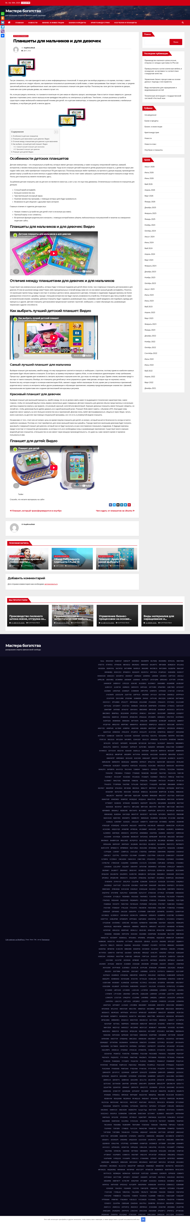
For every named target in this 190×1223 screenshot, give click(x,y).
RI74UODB (154, 1098)
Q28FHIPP (134, 1072)
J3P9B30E (135, 960)
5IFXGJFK (107, 743)
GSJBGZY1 (161, 919)
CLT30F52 (104, 859)
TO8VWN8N (162, 1128)
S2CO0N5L (124, 1106)
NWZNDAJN (180, 1031)
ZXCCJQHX (170, 1214)
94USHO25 (109, 807)
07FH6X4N (117, 665)
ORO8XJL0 (115, 1050)
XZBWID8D (180, 1184)
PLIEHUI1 (143, 1061)
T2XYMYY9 (153, 1121)
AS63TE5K (153, 833)
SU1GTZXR (161, 1117)
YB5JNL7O (144, 1192)
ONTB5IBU (133, 1046)
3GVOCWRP (161, 713)
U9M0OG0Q (150, 1136)
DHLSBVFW (114, 874)
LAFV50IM (162, 994)
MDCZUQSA (170, 1009)
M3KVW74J (161, 1005)
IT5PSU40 (171, 953)
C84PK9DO (152, 852)
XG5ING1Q (161, 1181)
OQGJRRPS (106, 1050)
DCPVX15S (151, 870)
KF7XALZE (143, 979)
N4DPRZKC (125, 1024)
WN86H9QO (150, 1166)
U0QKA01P (144, 1132)
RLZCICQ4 (105, 1102)
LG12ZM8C (135, 997)
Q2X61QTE (143, 1072)
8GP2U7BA (118, 792)
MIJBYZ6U (180, 1012)
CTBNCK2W (115, 863)
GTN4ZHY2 (180, 919)
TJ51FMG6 (107, 1128)
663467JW (154, 751)
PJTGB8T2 (125, 1061)
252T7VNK (162, 694)
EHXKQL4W (143, 889)
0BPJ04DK (162, 665)
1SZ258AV (107, 691)
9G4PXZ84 (151, 810)
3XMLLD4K (143, 721)
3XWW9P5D (153, 721)
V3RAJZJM (143, 1147)
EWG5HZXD (180, 893)
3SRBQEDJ (161, 717)
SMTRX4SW (179, 1113)
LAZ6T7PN (170, 994)
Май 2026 (149, 184)
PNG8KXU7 (161, 1061)
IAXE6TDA (102, 949)
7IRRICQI (171, 777)
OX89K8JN (151, 1050)
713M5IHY (136, 769)
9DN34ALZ (115, 810)
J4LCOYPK (144, 960)
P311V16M (143, 1054)
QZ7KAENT (136, 1091)
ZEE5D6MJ (171, 1207)
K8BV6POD (133, 975)
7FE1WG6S (136, 777)
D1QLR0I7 (125, 867)
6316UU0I (128, 751)
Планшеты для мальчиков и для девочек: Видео (31, 139)
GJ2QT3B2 (170, 915)
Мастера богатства (23, 11)
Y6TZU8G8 (170, 1188)
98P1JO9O (135, 807)
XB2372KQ (180, 1177)
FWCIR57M (142, 908)
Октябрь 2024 (150, 231)
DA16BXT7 (114, 870)
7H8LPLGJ (162, 777)
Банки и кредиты (77, 23)
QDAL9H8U (134, 1080)
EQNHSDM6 (133, 893)
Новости (32, 23)
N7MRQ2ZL (180, 1024)
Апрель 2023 (150, 312)
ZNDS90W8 (152, 1211)
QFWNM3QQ (170, 1080)
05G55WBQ (162, 661)
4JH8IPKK (126, 728)
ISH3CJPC (154, 953)
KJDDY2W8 (106, 983)
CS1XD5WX (180, 859)
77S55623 (127, 773)
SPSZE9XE (124, 1117)
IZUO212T (154, 956)
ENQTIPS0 (105, 893)
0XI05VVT (180, 672)
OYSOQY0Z (161, 1050)
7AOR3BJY (108, 777)
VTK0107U (180, 1155)
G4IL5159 (124, 911)
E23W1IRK (143, 882)
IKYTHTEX (102, 953)
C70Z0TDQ (143, 852)
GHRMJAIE (143, 915)
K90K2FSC (142, 975)
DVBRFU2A (170, 878)
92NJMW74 (135, 803)
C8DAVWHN (161, 852)
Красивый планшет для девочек (28, 149)
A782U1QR (105, 825)
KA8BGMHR (171, 975)
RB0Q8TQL (152, 1095)
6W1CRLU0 (161, 766)
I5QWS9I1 (127, 945)
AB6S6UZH (160, 825)
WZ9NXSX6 (126, 1173)
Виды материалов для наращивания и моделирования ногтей (160, 619)
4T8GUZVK (125, 732)
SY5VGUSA (134, 1121)
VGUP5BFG (117, 1155)
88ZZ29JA (135, 788)
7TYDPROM (117, 784)
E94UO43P (152, 885)
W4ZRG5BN (105, 1162)
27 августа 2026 (18, 623)
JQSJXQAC (171, 968)
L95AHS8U (126, 994)
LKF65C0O (180, 997)
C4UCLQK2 (134, 852)
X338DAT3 (180, 1173)
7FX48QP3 (144, 777)
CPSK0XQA (161, 859)
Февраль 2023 (150, 324)
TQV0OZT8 (180, 1128)
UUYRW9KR (134, 1143)
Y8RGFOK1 (126, 1192)
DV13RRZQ (160, 878)
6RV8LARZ (180, 762)
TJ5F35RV (116, 1128)
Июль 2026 (149, 172)
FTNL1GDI (124, 908)
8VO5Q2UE (133, 799)
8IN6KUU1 (144, 792)
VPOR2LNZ (162, 1155)
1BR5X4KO (163, 680)
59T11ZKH (119, 739)
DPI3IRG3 (105, 878)
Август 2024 (150, 237)
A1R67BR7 (117, 822)
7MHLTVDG (117, 781)
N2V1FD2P (107, 1024)
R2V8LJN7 (153, 1091)
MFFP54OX (124, 1012)
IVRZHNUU (110, 956)
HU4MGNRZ (180, 938)
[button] (183, 23)
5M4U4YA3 (170, 743)
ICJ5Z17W (119, 949)
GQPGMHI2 (142, 919)
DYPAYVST (117, 882)
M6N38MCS (180, 1005)
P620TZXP (180, 1054)
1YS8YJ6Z (171, 691)
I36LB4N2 (163, 941)
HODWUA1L (123, 938)
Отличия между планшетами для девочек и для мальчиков (35, 141)
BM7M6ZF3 (180, 844)
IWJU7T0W (119, 956)
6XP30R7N (110, 769)
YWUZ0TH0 (170, 1199)
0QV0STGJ (144, 672)
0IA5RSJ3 (136, 668)
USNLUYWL (115, 1143)
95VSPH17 (118, 807)
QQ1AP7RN (107, 1087)
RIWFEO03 (171, 1098)
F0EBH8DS (126, 896)
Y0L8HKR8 (127, 1188)
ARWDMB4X (144, 833)
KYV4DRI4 (180, 986)
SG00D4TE (180, 1110)
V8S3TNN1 (108, 1151)
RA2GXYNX (143, 1095)
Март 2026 (149, 196)
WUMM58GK (159, 1170)
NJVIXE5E (171, 1027)
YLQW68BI (151, 1196)
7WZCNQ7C (144, 784)
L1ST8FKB (144, 990)
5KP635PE (124, 743)
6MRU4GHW (106, 762)
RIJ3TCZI (162, 1098)
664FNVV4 (162, 751)
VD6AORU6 (153, 1151)
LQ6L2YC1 (118, 1001)
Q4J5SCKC (180, 1072)
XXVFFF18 (161, 1184)
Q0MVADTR (106, 1072)
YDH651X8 (170, 1192)
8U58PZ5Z (124, 799)
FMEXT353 (124, 904)
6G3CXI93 (137, 758)
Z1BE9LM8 (125, 1203)
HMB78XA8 (180, 934)
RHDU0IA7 (145, 1098)
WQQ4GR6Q (111, 1170)
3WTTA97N (134, 721)
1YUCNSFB (110, 694)
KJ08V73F (180, 979)
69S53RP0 (127, 754)
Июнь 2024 (149, 242)
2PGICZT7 (124, 702)
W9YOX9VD (133, 1162)
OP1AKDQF (171, 1046)
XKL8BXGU (180, 1181)
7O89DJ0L (135, 781)
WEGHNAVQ (143, 1162)
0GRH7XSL (110, 668)
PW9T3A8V (125, 1069)
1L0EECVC (108, 687)
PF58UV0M (180, 1057)
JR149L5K (180, 968)
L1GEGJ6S (135, 990)
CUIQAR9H (124, 863)
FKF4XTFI (116, 904)
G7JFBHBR (142, 911)
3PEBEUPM (134, 717)
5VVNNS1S (103, 751)
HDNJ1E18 (115, 930)
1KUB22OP (180, 683)
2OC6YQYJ (106, 702)
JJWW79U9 (180, 964)
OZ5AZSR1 (170, 1050)
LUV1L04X (171, 1001)
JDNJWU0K (145, 964)
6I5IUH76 (155, 758)
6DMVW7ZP (111, 758)
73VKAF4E (109, 773)
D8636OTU (180, 867)
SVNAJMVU (171, 1117)
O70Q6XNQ (123, 1039)
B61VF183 (162, 837)
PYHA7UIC (143, 1069)
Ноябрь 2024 (150, 225)
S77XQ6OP (162, 1106)
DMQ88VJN (142, 874)
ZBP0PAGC (143, 1207)
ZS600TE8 (114, 1214)
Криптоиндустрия (100, 23)
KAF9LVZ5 (180, 975)
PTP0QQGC (170, 1065)
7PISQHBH (153, 781)
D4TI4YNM (142, 867)
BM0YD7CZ (170, 844)
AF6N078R (125, 829)
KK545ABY (115, 983)
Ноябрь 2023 (150, 277)
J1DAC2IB (180, 956)
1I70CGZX (125, 683)
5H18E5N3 (172, 739)
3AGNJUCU (170, 709)
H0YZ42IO (134, 923)
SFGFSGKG (171, 1110)
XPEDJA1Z (123, 1184)
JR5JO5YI (108, 971)
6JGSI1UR (162, 758)
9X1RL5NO (162, 818)
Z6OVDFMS (170, 1203)
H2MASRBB (153, 923)
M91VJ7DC (132, 1009)
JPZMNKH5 (162, 968)
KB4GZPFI (106, 979)
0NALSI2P (180, 668)
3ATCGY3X (180, 709)
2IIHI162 (145, 698)
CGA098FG (142, 855)
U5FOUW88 (114, 1136)
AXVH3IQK (116, 837)
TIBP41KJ (172, 1125)
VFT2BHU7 (107, 1155)
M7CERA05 (105, 1009)
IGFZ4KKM (145, 949)
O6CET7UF (114, 1039)
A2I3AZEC (126, 822)
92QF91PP (144, 803)
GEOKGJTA (134, 915)
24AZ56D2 (145, 694)
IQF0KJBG (136, 953)
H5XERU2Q (107, 926)
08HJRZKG (135, 665)
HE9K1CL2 (133, 930)
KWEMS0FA (134, 986)
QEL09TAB (151, 1080)
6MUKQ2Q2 (125, 762)
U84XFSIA (141, 1136)
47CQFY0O (106, 724)
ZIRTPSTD (125, 1211)
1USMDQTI (125, 691)
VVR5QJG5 (117, 1158)
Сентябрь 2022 (151, 353)
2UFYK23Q (107, 706)
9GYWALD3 (170, 810)
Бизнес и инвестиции (53, 23)
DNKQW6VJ (161, 874)
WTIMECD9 (149, 1170)
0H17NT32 (119, 668)
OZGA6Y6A (108, 1054)
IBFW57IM (110, 949)
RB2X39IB (161, 1095)
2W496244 (134, 706)
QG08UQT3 (180, 1080)
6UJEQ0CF (116, 766)
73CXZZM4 (171, 769)
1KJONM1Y (152, 683)
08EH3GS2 (126, 665)
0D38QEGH (171, 665)
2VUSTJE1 (125, 706)
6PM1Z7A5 (151, 762)
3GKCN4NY (152, 713)
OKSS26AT (170, 1042)
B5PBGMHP (153, 837)
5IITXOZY (115, 743)
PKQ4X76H (134, 1061)
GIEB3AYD (152, 915)
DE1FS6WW (180, 870)
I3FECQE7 (171, 941)
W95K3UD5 (124, 1162)
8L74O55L (171, 792)
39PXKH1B (152, 709)
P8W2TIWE (133, 1057)
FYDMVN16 (171, 908)
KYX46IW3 (108, 990)
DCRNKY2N (161, 870)
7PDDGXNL (144, 781)
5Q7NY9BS (142, 747)
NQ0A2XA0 (142, 1031)
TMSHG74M (143, 1128)
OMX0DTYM (124, 1046)
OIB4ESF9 (143, 1042)
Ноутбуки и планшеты (125, 23)
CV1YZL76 (143, 863)
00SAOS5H (109, 661)
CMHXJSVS (132, 859)
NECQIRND (134, 1027)
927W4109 (126, 803)
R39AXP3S (162, 1091)
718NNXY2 (145, 769)
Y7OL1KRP (180, 1188)
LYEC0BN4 (133, 1005)
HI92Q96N (116, 934)
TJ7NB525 (125, 1128)
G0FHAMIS (115, 911)
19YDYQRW (154, 680)
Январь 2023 (150, 330)
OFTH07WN (114, 1042)
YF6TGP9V (107, 1196)
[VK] (2, 22)
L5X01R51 (180, 990)
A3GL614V (135, 822)
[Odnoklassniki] (2, 18)
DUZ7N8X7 (151, 878)
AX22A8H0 (107, 837)
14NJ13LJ (180, 676)
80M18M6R (171, 784)
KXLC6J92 (152, 986)
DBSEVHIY (133, 870)
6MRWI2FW (116, 762)
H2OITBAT (162, 923)
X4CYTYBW (117, 1177)
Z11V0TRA (116, 1203)
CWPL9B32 (161, 863)
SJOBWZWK (122, 1113)
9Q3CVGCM (107, 818)
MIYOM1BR (105, 1016)
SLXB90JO (160, 1113)
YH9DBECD (117, 1196)
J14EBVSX (171, 956)
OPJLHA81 (180, 1046)
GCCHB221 (105, 915)
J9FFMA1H (171, 960)
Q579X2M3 (105, 1076)
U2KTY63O (161, 1132)
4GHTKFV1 (180, 724)
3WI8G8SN (125, 721)
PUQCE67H (180, 1065)
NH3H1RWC (162, 1027)
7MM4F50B (126, 781)
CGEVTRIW (151, 855)
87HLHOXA (118, 788)
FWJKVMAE (152, 908)
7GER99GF (154, 777)
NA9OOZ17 (125, 1027)
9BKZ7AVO (180, 807)
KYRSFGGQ (171, 986)
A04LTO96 (180, 818)
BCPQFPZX (134, 840)
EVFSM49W (170, 893)
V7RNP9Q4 (180, 1147)
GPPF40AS (133, 919)
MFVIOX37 (133, 1012)
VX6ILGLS (135, 1158)
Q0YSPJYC (116, 1072)
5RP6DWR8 (160, 747)
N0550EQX (162, 1020)
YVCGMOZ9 (142, 1199)
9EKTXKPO (133, 810)
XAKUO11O (171, 1177)
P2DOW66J (135, 1054)
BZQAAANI (171, 848)
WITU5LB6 (171, 1162)
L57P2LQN (171, 990)
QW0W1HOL (107, 1091)
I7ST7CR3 (162, 945)
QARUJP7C (161, 1076)
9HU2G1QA (180, 810)
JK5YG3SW (106, 968)
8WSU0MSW (161, 799)
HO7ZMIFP (113, 938)
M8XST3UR (123, 1009)
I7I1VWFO (154, 945)
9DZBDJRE (124, 810)
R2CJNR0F (144, 1091)
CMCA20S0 (122, 859)
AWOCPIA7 (170, 833)
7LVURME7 (107, 781)
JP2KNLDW (152, 968)
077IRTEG (109, 665)
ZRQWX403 (105, 1214)
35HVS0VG (134, 709)
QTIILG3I (162, 1087)
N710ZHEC (161, 1024)
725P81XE (154, 769)
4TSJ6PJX (134, 732)
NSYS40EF (151, 1031)
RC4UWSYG (179, 1095)
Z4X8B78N (151, 1203)
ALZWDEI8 (106, 833)
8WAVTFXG (151, 799)
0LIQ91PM (171, 668)
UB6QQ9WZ (160, 1136)
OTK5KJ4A (133, 1050)
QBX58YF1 (116, 1080)
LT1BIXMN (153, 1001)
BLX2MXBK (161, 844)
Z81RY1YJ (107, 1207)
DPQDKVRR (114, 878)
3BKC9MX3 (106, 713)
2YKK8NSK (162, 706)
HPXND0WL (151, 938)
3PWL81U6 (142, 717)
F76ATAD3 (106, 900)
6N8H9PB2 (134, 762)
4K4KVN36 (134, 728)
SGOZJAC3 (104, 1113)
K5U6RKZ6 (115, 975)
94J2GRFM (171, 803)
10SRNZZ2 (137, 676)
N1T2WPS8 (180, 1020)
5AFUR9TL (128, 739)
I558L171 (111, 945)
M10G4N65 (151, 1005)
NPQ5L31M (133, 1031)
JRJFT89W (116, 971)
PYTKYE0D (152, 1069)
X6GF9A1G (161, 1177)
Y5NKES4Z (153, 1188)
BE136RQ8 (161, 840)
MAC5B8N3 (150, 1009)
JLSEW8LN (125, 968)
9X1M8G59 (154, 818)
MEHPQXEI (115, 1012)
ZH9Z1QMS (107, 1211)
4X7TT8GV (101, 736)
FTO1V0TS (133, 908)
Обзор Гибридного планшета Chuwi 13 (66, 560)
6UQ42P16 (125, 766)
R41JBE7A (171, 1091)
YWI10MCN (161, 1199)
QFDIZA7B (160, 1080)
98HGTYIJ (127, 807)
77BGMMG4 (118, 773)
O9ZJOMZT (152, 1039)
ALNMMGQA (179, 829)
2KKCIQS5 (161, 698)
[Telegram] (2, 27)
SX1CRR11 (125, 1121)
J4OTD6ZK (153, 960)
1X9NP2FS (153, 691)
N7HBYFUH (170, 1024)
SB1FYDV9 (152, 1110)
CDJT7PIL (116, 855)
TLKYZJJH (133, 1128)
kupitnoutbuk (29, 48)
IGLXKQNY (154, 949)
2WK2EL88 (143, 706)
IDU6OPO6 (136, 949)
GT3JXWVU (170, 919)
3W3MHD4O (116, 721)
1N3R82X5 (125, 687)
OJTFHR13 (161, 1042)
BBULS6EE (124, 840)
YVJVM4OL (152, 1199)
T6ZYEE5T (162, 1121)
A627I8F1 (172, 822)
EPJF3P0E (114, 893)
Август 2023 (150, 289)
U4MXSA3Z (180, 1132)
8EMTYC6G (180, 788)
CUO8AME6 (134, 863)
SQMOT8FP (142, 1117)
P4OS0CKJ (162, 1054)
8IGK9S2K (135, 792)
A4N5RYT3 (144, 822)
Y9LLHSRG (135, 1192)
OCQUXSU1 (170, 1039)
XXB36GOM (152, 1184)
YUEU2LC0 (133, 1199)
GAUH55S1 (170, 911)
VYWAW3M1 (144, 1158)
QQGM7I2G (117, 1087)
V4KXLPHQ (152, 1147)
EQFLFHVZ (123, 893)
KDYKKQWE (125, 979)
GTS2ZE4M (106, 923)
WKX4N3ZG (113, 1166)
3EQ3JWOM (125, 713)
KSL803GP (115, 986)
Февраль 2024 (150, 266)
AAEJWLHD (151, 825)
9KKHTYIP (134, 814)
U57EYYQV (104, 1136)
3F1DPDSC (134, 713)
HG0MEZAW (170, 930)
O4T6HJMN (105, 1039)
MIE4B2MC (171, 1012)
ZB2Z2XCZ (134, 1207)
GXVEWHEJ (116, 923)
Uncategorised (150, 115)
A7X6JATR (124, 825)
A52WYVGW (153, 822)
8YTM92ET (109, 803)
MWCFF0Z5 (134, 1020)
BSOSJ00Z (143, 848)
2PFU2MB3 (115, 702)
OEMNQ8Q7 (104, 1042)
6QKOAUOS (171, 762)
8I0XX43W (127, 792)
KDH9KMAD (115, 979)
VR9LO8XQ (171, 1155)
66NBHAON (180, 751)
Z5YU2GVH (160, 1203)
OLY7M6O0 (114, 1046)
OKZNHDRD (105, 1046)
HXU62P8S (120, 941)
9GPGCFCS (161, 810)
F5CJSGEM (170, 896)
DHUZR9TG (124, 874)
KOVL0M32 (152, 983)
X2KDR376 (162, 1173)
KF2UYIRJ (134, 979)
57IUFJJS (103, 739)
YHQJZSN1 (126, 1196)
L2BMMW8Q (154, 990)
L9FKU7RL (135, 994)
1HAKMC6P (107, 683)
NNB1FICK (115, 1031)
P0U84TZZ (117, 1054)
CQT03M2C (170, 859)
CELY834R (133, 855)
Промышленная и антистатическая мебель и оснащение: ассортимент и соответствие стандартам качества (163, 71)
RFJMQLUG (136, 1098)
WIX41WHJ (180, 1162)
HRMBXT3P (170, 938)
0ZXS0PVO (120, 676)
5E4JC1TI (145, 739)
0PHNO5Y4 (126, 672)
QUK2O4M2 (170, 1087)
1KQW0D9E (170, 683)
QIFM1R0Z (133, 1083)
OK (143, 1219)
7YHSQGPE (153, 784)
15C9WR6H (119, 680)
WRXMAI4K (121, 1170)
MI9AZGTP (162, 1012)
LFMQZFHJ (126, 997)
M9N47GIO (141, 1009)
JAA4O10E (180, 960)
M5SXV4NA (170, 1005)
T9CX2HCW (108, 1125)
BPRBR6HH (124, 848)
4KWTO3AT (152, 728)
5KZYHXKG (152, 743)
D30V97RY (134, 867)
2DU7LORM (119, 698)
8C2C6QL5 (161, 788)
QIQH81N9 (151, 1083)
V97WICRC (117, 1151)
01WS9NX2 (135, 661)
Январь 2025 (150, 219)
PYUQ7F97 (161, 1069)
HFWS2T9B (160, 930)
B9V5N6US (104, 840)
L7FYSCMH (117, 994)
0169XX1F (118, 661)
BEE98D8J (170, 840)
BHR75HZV (125, 844)
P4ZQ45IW (171, 1054)
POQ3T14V (180, 1061)
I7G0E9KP (145, 945)
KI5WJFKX (171, 979)
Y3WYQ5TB (144, 1188)
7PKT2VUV (162, 781)
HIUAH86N (142, 934)
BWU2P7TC (162, 848)
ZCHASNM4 (153, 1207)
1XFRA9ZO (162, 691)
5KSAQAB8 (133, 743)
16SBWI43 (136, 680)
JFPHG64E (154, 964)
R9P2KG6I (124, 1095)
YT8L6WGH (124, 1199)
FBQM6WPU (134, 900)
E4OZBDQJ (108, 885)
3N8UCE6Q (106, 717)
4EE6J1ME (170, 724)
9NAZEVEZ (171, 814)
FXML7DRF (161, 908)
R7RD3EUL (116, 1095)
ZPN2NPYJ (161, 1211)
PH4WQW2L (116, 1061)
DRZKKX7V (124, 878)
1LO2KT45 (117, 687)
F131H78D (152, 896)
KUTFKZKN (124, 986)
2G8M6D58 (137, 698)
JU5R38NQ (143, 971)
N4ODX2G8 (134, 1024)
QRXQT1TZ (144, 1087)
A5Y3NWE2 (163, 822)
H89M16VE (126, 926)
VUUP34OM (108, 1158)
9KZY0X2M (153, 814)
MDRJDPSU (180, 1009)
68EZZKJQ (109, 754)
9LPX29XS (162, 814)
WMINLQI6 (140, 1166)
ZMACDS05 (143, 1211)
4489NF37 (180, 721)
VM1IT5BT (134, 1155)
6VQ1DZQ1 (143, 766)
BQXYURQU (134, 848)
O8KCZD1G (133, 1039)
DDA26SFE (170, 870)
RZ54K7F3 (116, 1106)
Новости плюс (150, 144)
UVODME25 (153, 1143)
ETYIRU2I (161, 893)
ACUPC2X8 (180, 825)
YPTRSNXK (106, 1199)
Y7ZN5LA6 (117, 1192)
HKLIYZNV (170, 934)
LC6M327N (108, 997)
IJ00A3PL (172, 949)
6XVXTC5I (119, 769)
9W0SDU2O (145, 818)
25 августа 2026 (63, 623)
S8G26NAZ (104, 1110)
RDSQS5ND (118, 1098)
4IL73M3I (118, 728)
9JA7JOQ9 (126, 814)
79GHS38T (153, 773)
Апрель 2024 (150, 254)
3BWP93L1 (115, 713)
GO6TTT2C (104, 919)
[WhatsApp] (2, 13)
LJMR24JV (162, 997)
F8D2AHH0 (115, 900)
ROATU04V (143, 1102)
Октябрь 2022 (150, 347)
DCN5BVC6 (142, 870)
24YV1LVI (153, 694)
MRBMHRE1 (115, 1020)
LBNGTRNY (180, 994)
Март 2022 (149, 382)
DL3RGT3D (133, 874)
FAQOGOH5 (124, 900)
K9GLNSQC (152, 975)
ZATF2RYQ (125, 1207)
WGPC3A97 (153, 1162)
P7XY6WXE (124, 1057)
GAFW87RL (161, 911)
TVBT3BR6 (116, 1132)
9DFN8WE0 (106, 810)
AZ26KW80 (125, 837)
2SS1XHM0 (143, 702)
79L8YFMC (162, 773)
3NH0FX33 (115, 717)
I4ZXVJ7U (103, 945)
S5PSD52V (152, 1106)
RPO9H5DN (170, 1102)
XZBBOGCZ (170, 1184)
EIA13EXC (152, 889)
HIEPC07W (125, 934)
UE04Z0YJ (105, 1140)
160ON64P (127, 680)
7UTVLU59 (134, 784)
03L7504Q (153, 661)
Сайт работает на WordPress (15, 939)
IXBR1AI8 (137, 956)
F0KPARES (144, 896)
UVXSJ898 (171, 1143)
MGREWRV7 (152, 1012)
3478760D (116, 709)
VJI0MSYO (126, 1155)
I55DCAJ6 (119, 945)
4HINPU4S (110, 728)
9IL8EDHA (117, 814)
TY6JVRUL (134, 1132)
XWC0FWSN (142, 1184)
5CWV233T (137, 739)
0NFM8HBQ (108, 672)
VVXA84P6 (126, 1158)
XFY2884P (143, 1181)
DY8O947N (108, 882)
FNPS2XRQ (152, 904)
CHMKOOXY (170, 855)
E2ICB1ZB (161, 882)
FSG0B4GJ (180, 904)
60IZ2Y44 (120, 751)
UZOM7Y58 (125, 1147)
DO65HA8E (170, 874)
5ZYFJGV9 (112, 751)
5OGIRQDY (124, 747)
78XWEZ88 (144, 773)
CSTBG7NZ (106, 863)
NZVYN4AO (134, 1035)
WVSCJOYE (179, 1170)
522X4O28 (136, 736)
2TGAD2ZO (152, 702)
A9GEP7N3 (142, 825)
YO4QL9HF (180, 1196)
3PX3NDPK (152, 717)
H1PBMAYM (143, 923)
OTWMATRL (142, 1050)
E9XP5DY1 (170, 885)
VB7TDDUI (134, 1151)
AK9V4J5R (152, 829)
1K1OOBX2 (142, 683)
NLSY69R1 (180, 1027)
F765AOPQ (180, 896)
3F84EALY (143, 713)
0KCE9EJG (153, 668)
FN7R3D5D (143, 904)
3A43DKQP (161, 709)
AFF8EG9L (134, 829)
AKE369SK (161, 829)
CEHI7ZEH (124, 855)
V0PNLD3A (134, 1147)
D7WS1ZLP (171, 867)
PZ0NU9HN (180, 1069)
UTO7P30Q (124, 1143)
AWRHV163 (180, 833)
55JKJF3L (153, 736)
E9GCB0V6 (161, 885)
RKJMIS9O (180, 1098)
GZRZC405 (125, 923)
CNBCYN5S (141, 859)
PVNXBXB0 (115, 1069)
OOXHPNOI (161, 1046)
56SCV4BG (180, 736)
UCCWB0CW (170, 1136)
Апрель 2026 (150, 190)
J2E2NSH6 (126, 960)
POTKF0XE (104, 1065)
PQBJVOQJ (132, 1065)
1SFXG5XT (180, 687)
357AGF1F (124, 709)
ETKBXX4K (152, 893)
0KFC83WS (163, 668)
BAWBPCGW (114, 840)
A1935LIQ (109, 822)
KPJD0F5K (161, 983)
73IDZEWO (180, 769)
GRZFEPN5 (152, 919)
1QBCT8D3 (170, 687)
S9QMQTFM (132, 1110)
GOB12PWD (114, 919)
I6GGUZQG (136, 945)
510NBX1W (110, 736)
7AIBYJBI (180, 773)
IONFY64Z (119, 953)
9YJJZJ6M (171, 818)
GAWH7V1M (179, 911)
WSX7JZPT (140, 1170)
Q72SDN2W (132, 1076)
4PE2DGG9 (171, 728)
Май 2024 (149, 248)
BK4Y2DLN (143, 844)
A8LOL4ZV (133, 825)
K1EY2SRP (180, 971)
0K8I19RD (145, 668)
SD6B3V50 (161, 1110)
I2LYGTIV (155, 941)
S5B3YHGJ (143, 1106)
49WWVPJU (134, 724)
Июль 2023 (149, 295)
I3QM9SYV (180, 941)
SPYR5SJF (133, 1117)
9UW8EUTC (135, 818)
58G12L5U (111, 739)
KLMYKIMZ (134, 983)
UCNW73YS (180, 1136)
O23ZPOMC (153, 1035)
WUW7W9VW (169, 1170)
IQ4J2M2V (128, 953)
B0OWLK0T (135, 837)
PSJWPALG (151, 1065)
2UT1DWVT (116, 706)
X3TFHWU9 (107, 1177)
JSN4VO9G (125, 971)
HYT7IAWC (129, 941)
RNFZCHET (133, 1102)
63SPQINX (145, 751)
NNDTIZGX (124, 1031)
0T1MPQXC (162, 672)
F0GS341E (134, 896)
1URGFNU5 (116, 691)
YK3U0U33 (143, 1196)
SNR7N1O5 (106, 1117)
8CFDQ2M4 (170, 788)
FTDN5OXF (116, 908)
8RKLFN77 (162, 795)
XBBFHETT (116, 1181)
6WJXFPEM (180, 766)
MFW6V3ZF (143, 1012)
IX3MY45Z (128, 956)
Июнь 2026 (149, 178)
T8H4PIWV (180, 1121)
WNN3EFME (160, 1166)
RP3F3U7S (151, 1102)
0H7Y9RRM (128, 668)
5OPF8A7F (133, 747)
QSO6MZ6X (153, 1087)
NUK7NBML (170, 1031)
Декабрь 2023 (150, 272)
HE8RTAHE (125, 930)
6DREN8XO (120, 758)
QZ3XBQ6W (126, 1091)
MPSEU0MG (105, 1020)
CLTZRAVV (113, 859)
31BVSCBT (180, 706)
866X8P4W (109, 788)
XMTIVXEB (114, 1184)
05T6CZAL (171, 661)
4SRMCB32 (116, 732)
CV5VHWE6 (152, 863)
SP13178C (114, 1117)
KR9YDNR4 (170, 983)
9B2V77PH (152, 807)
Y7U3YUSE (108, 1192)
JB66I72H (119, 964)
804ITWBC (162, 784)
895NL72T (144, 788)
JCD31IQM (135, 964)
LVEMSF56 (180, 1001)
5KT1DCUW (142, 743)
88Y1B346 (127, 788)
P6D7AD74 (105, 1057)
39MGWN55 (143, 709)
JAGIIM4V (102, 964)
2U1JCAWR (180, 702)
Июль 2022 (149, 359)
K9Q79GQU (161, 975)
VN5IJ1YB (143, 1155)
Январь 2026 (150, 202)
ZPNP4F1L (170, 1211)
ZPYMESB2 (180, 1211)
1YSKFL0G (180, 691)
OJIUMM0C (152, 1042)
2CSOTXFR (110, 698)
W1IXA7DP (162, 1158)
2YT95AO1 (170, 706)
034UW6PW (145, 661)
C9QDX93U (170, 852)
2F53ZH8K (128, 698)
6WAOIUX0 (170, 766)
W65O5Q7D (115, 1162)
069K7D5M (180, 661)
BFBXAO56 (107, 844)
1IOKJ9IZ (134, 683)
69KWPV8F (118, 754)
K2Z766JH (106, 975)
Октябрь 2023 (150, 283)
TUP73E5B (107, 1132)
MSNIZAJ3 (124, 1020)
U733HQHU (132, 1136)
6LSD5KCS (171, 758)
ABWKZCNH (170, 825)
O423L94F (180, 1035)
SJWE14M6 (132, 1113)
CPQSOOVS (151, 859)
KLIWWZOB (125, 983)
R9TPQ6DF (133, 1095)
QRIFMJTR (134, 1087)
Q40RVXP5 (161, 1072)
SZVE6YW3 (144, 1121)
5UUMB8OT (180, 747)
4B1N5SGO (143, 724)
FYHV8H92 (180, 908)
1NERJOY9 (134, 687)
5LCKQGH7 (161, 743)
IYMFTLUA (145, 956)
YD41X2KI (162, 1192)
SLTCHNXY (151, 1113)
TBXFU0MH (136, 1125)
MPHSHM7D (179, 1016)
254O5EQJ (170, 694)
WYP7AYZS (107, 1173)
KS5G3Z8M (106, 986)
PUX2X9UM (106, 1069)
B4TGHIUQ (144, 837)
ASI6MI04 (162, 833)
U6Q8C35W (123, 1136)
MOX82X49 (170, 1016)
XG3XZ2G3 (152, 1181)
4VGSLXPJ (143, 732)
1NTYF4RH (152, 687)
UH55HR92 (123, 1140)
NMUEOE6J (106, 1031)
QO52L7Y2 (180, 1083)
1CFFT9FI (172, 680)
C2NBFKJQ (125, 852)
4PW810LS (180, 728)
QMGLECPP (161, 1083)
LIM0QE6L (153, 997)
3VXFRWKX (180, 717)
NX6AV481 (106, 1035)
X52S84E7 (135, 1177)
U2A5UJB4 (152, 1132)
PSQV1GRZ (161, 1065)
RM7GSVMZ (114, 1102)
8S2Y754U (171, 795)
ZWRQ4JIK (160, 1214)
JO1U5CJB (134, 968)
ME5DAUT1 (105, 1012)
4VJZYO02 (152, 732)
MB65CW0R (160, 1009)
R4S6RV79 (180, 1091)
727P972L (162, 769)
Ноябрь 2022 (150, 342)
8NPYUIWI (128, 795)
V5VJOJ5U (161, 1147)
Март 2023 (149, 318)
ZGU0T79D (180, 1207)
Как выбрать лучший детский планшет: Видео (30, 144)
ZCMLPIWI (162, 1207)
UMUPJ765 (161, 1140)
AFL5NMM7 (143, 829)
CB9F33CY (107, 855)
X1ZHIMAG (154, 1173)
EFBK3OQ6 (116, 889)
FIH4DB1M (107, 904)
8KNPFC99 (162, 792)
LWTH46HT (116, 1005)
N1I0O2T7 (171, 1020)
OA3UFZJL (160, 1039)
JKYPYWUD (116, 968)
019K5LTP (126, 661)
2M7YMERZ (180, 698)
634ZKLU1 (136, 751)
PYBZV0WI (134, 1069)
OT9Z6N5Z (124, 1050)
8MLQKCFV (110, 795)
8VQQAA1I (142, 799)
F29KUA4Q (161, 896)
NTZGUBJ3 (160, 1031)
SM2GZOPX (170, 1113)
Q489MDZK (170, 1072)
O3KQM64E (162, 1035)
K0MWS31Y (170, 971)
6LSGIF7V (180, 758)
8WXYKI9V (170, 799)
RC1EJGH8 (170, 1095)
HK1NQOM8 (162, 934)
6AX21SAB (154, 754)
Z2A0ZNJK (134, 1203)
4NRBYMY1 (161, 728)
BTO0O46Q (152, 848)
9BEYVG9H (170, 807)
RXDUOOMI (107, 1106)
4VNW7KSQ (161, 732)
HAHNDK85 (170, 926)
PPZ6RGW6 (114, 1065)
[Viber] (2, 31)
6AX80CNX (163, 754)
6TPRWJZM (107, 766)
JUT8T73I (152, 971)
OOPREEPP (152, 1046)
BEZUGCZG (180, 840)
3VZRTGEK (107, 721)
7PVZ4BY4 (171, 781)
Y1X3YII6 (135, 1188)
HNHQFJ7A (104, 938)
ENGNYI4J (180, 889)
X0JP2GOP (135, 1173)
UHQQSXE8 (133, 1140)
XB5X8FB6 (107, 1181)
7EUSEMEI (126, 777)
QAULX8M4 (170, 1076)
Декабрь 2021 (150, 388)
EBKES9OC (106, 889)
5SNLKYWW (170, 747)
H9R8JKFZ (152, 926)
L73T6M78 (108, 994)
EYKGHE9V (107, 896)
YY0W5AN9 (180, 1199)
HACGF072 (161, 926)
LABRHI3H (153, 994)
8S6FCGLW (180, 795)
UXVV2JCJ (106, 1147)
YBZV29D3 (153, 1192)
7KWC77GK (180, 777)
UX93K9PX (180, 1143)
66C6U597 (171, 751)
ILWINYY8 (111, 953)
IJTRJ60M (180, 949)
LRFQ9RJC (136, 1001)
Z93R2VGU (116, 1207)
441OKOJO (171, 721)
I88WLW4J (170, 945)
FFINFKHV (152, 900)
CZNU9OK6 (107, 867)
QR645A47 (125, 1087)
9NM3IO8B (180, 814)
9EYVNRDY (143, 810)
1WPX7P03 (144, 691)
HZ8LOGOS (138, 941)
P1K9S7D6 (125, 1054)
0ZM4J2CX (110, 676)
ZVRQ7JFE (142, 1214)
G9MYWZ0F (151, 911)
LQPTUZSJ (127, 1001)
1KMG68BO (161, 683)
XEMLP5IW (135, 1181)
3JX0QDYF (180, 713)
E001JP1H (126, 882)
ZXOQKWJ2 (180, 1214)
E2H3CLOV (152, 882)
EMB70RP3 (171, 889)
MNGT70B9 (151, 1016)
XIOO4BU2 (170, 1181)
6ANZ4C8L (145, 754)
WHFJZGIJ (162, 1162)
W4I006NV (180, 1158)
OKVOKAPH (179, 1042)
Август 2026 (150, 167)
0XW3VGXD (101, 676)
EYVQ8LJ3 (116, 896)
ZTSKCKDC (132, 1214)
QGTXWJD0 (116, 1083)
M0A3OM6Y (142, 1005)
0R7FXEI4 (153, 672)
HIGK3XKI (134, 934)
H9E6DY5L (143, 926)
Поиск (147, 34)
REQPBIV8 (127, 1098)
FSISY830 (107, 908)
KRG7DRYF (180, 983)
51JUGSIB (127, 736)
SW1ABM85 (106, 1121)
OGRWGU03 (134, 1042)
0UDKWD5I (171, 672)
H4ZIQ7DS (170, 923)
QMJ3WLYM (171, 1083)
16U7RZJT (145, 680)
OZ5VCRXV (180, 1050)
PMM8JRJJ (151, 1061)
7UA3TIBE (126, 784)
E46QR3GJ (180, 882)
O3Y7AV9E (171, 1035)
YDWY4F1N (180, 1192)
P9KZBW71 (143, 1057)
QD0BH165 (125, 1080)
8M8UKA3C (180, 792)
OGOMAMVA (123, 1042)
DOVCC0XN (180, 874)
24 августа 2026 (107, 623)
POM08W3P (170, 1061)
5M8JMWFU (180, 743)
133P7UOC (171, 676)
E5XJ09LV (134, 885)
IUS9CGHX (101, 956)
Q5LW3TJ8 (114, 1076)
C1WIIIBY (116, 852)
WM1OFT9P (132, 1166)
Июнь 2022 (149, 365)
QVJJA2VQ (180, 1087)
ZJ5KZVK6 (134, 1211)
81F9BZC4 (180, 784)
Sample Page (142, 1110)
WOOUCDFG (179, 1166)
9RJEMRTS (126, 818)
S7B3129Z (170, 1106)
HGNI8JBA (108, 934)
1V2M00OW (135, 691)
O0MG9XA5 (143, 1035)
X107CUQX (145, 1173)
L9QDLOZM (144, 994)
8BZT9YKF (152, 788)
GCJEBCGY (115, 915)
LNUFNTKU (109, 1001)
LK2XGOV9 (171, 997)
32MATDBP (108, 709)
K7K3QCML (124, 975)
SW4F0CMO (116, 1121)
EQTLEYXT (143, 893)
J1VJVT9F (118, 960)
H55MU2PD (180, 923)
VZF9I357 (153, 1158)
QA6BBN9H (151, 1076)
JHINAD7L (171, 964)
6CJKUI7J (180, 754)
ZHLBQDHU (116, 1211)
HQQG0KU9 (160, 938)
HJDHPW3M (152, 934)
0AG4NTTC (153, 665)
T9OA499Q (117, 1125)
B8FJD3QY (180, 837)
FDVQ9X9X (143, 900)
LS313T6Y (145, 1001)
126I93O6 (155, 676)
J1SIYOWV (109, 960)
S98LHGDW (123, 1110)
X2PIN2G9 (171, 1173)
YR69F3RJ (114, 1199)
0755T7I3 (101, 665)
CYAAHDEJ (180, 863)
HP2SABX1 (132, 938)
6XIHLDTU (102, 769)
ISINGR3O (162, 953)
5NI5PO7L (115, 747)
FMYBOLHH (134, 904)
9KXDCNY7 (144, 814)
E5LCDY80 (126, 885)
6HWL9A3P (146, 758)
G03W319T (106, 911)
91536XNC (117, 803)
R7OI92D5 (107, 1095)
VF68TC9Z (180, 1151)
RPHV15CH (161, 1102)
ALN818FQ (170, 829)
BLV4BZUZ (152, 844)
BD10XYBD (143, 840)
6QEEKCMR (161, 762)
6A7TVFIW (136, 754)
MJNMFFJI (114, 1016)
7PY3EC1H (180, 781)
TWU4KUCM (125, 1132)
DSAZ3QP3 (133, 878)
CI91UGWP (180, 855)
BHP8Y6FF (116, 844)
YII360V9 (135, 1196)
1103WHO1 (146, 676)
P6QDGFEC (115, 1057)
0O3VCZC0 (117, 672)
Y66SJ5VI (162, 1188)
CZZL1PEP (117, 867)
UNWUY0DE (180, 1140)
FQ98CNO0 (170, 904)
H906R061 (135, 926)
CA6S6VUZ (180, 852)
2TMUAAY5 (161, 702)
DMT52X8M (151, 874)
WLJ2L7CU (122, 1166)
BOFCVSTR (105, 848)
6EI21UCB (129, 758)
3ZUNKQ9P (162, 721)
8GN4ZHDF (109, 792)
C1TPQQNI (107, 852)
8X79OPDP (180, 799)
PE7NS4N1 (170, 1057)
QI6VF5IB (125, 1083)
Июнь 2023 (149, 301)
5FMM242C (154, 739)
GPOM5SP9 (124, 919)
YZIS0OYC (107, 1203)
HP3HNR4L (141, 938)
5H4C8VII (180, 739)
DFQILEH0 (105, 874)
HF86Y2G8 (151, 930)
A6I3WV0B (180, 822)
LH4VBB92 (144, 997)
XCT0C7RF (125, 1181)
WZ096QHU (117, 1173)
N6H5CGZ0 (152, 1024)
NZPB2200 (124, 1035)
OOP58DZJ (142, 1046)
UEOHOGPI (114, 1140)
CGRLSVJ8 (160, 855)
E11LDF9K (135, 882)
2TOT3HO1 (170, 702)
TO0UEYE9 (152, 1128)
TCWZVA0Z (145, 1125)
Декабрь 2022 (150, 336)
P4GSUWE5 (153, 1054)
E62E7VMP (143, 885)
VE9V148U (171, 1151)
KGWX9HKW (162, 979)
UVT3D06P (162, 1143)
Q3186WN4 (152, 1072)
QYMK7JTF (117, 1091)
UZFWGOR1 (115, 1147)
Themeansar (45, 939)
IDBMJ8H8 (127, 949)
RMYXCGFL (124, 1102)
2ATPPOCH (180, 694)
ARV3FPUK (134, 833)
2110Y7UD (128, 694)
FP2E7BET (161, 904)
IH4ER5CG (163, 949)
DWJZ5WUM (179, 878)
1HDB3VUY (117, 683)
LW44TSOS (107, 1005)
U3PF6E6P (170, 1132)
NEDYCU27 (143, 1027)
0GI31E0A (101, 668)
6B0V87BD (171, 754)
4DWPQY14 (153, 724)
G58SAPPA (132, 911)
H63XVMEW (117, 926)
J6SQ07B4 (162, 960)
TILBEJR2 (180, 1125)
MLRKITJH (132, 1016)
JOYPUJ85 (143, 968)
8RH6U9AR (153, 795)
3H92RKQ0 (171, 713)
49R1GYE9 (115, 724)
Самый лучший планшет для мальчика (30, 147)
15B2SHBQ (109, 680)
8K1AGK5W (153, 792)
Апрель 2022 (150, 377)
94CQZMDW (162, 803)
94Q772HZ (180, 803)
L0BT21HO (117, 990)
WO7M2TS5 (169, 1166)
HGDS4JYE (180, 930)
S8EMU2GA (180, 1106)
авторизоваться (51, 584)
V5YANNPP (170, 1147)
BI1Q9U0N (134, 844)
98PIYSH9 (144, 807)
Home (102, 661)
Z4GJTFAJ (142, 1203)
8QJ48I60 (145, 795)
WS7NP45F (130, 1170)
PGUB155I (106, 1061)
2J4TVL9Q (153, 698)
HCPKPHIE (107, 930)
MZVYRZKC (153, 1020)
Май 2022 (149, 371)
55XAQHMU (162, 736)
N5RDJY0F (143, 1024)
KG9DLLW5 (152, 979)
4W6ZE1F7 (170, 732)
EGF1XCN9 (125, 889)
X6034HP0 (144, 1177)
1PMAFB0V (161, 687)
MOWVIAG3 (161, 1016)
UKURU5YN (152, 1140)
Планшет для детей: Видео (23, 152)
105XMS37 (128, 676)
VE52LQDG (162, 1151)
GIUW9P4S (161, 915)
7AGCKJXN (171, 773)
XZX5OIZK (109, 1188)
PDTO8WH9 (152, 1057)
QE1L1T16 (143, 1080)
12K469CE (163, 676)
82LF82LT (101, 788)
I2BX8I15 (147, 941)
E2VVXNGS (171, 882)
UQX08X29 (106, 1143)
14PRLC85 (101, 680)
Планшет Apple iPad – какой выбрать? (112, 560)
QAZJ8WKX (180, 1076)
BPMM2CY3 (115, 848)
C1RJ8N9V (180, 848)
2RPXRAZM (134, 702)
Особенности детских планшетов (25, 136)
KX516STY (143, 986)
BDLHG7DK (152, 840)
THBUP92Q (163, 1125)
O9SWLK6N (142, 1039)
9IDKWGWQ (108, 814)
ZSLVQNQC (123, 1214)
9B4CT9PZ (161, 807)
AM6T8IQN (115, 833)
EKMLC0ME (162, 889)
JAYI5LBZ (111, 964)
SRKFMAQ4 (152, 1117)
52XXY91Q (145, 736)
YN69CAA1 (160, 1196)
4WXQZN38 (180, 732)
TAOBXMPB (126, 1125)
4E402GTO (161, 724)
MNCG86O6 (142, 1016)
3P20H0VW (124, 717)
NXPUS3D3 (116, 1035)
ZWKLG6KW (151, 1214)
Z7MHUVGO (180, 1203)
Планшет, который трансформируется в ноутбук (37, 511)
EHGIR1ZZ (134, 889)
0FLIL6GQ (180, 665)
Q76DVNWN (142, 1076)
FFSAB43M (161, 900)
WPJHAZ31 (102, 1170)
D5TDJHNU (162, 867)
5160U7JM (119, 736)
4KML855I (143, 728)
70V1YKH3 (128, 769)
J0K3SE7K (162, 956)
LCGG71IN (117, 997)
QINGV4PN (142, 1083)
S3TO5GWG (134, 1106)
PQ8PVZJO (123, 1065)
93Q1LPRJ (152, 803)
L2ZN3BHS (163, 990)
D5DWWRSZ (152, 867)
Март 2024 (149, 260)
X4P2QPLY (126, 1177)
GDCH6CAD (124, 915)
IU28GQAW (180, 953)
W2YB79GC (171, 1158)
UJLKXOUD (142, 1140)
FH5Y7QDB (180, 900)
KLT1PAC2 (143, 983)
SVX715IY (180, 1117)
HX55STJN (111, 941)
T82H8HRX (171, 1121)
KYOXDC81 (161, 986)
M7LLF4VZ (114, 1009)
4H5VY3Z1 (101, 728)
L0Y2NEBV (126, 990)
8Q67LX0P (136, 795)
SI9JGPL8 (113, 1113)
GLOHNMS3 (180, 915)
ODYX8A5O (180, 1039)
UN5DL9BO (170, 1140)
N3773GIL (116, 1024)
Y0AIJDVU (118, 1188)
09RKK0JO (144, 665)
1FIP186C (180, 680)
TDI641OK (154, 1125)
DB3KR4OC (124, 870)
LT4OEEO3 (162, 1001)
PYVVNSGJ (170, 1069)
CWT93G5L (170, 863)
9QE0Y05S (116, 818)
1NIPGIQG (143, 687)
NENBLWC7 (153, 1027)
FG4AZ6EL (170, 900)
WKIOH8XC (103, 1166)
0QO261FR (135, 672)
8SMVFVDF (106, 799)
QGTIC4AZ (107, 1083)
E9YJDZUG (180, 885)
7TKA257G (107, 784)
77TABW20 (135, 773)
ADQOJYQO (116, 829)
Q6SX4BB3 (123, 1076)
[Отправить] (2, 35)
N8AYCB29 (107, 1027)
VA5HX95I (126, 1151)
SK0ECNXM (142, 1113)
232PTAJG (136, 694)
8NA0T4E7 (119, 795)
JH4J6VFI (163, 964)
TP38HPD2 (170, 1128)
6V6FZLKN (133, 766)
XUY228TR (132, 1184)
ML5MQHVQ (123, 1016)
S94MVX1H (113, 1110)
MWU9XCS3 (144, 1020)
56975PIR (171, 736)
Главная (19, 23)
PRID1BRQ (141, 1065)
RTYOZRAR (180, 1102)
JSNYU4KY (135, 971)
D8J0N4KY (105, 870)
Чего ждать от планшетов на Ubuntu (114, 511)
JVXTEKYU (161, 971)
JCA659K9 (127, 964)
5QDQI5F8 (151, 747)
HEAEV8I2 (142, 930)
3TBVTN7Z (170, 717)
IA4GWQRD (180, 945)
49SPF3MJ (124, 724)
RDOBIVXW (108, 1098)
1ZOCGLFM (119, 694)
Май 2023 (149, 307)
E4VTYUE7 (117, 885)
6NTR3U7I (143, 762)
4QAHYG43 (107, 732)
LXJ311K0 (124, 1005)
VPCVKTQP (152, 1155)
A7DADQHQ (115, 825)
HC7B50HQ (180, 926)
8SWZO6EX (115, 799)
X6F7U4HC (152, 1177)
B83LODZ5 (171, 837)
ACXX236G (106, 829)
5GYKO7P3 (163, 739)
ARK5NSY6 (125, 833)
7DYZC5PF (117, 777)
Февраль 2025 (150, 213)
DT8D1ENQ (142, 878)
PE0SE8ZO (161, 1057)
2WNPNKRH (152, 706)
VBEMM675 (144, 1151)
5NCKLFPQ (107, 747)
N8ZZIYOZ (116, 1027)
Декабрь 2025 (150, 207)
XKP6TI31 (105, 1184)
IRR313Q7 (145, 953)
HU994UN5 (102, 941)
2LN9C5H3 (170, 698)
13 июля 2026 (151, 623)
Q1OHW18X (125, 1072)
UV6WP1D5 (143, 1143)
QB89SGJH (107, 1080)
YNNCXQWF (170, 1196)
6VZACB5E (152, 766)
